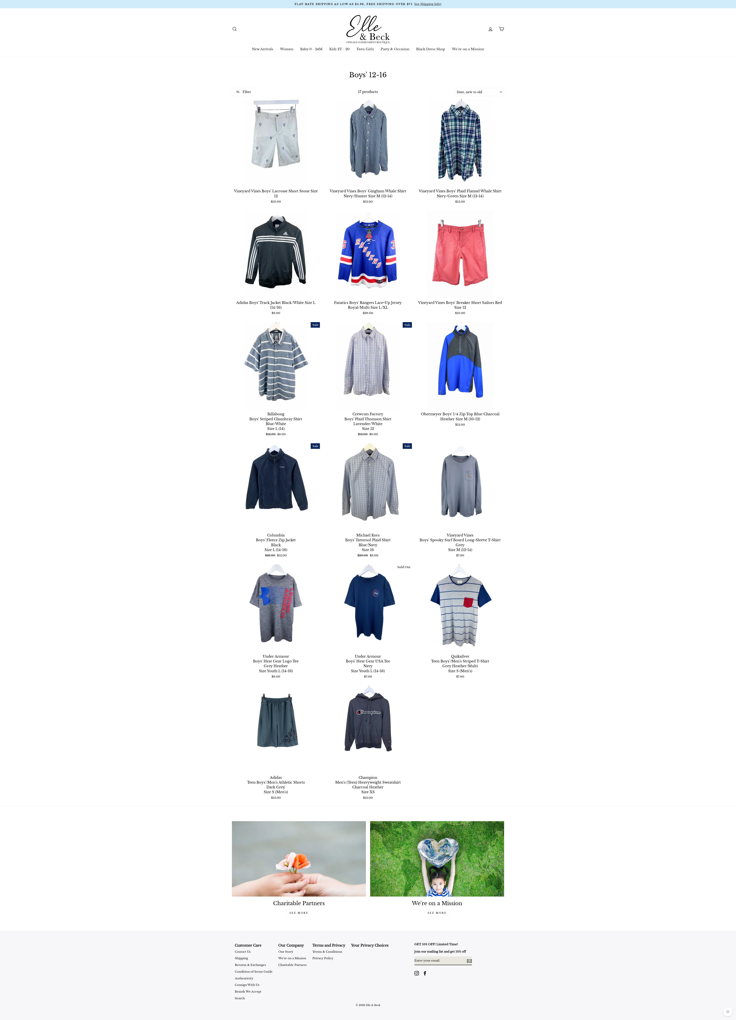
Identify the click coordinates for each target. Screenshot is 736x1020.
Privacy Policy (322, 958)
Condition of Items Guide (254, 971)
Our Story (285, 951)
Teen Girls (365, 49)
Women (286, 49)
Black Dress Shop (430, 49)
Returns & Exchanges (250, 965)
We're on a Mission (468, 49)
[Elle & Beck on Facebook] (425, 973)
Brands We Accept (248, 991)
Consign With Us (247, 985)
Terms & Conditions (327, 951)
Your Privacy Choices (370, 945)
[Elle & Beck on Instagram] (416, 973)
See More (299, 912)
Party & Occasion (395, 49)
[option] (368, 4)
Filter (246, 92)
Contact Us (243, 951)
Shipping (241, 958)
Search (240, 998)
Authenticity (244, 978)
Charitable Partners (292, 965)
